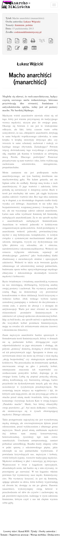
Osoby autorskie (47, 531)
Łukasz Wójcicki (32, 21)
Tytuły (34, 531)
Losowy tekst (10, 531)
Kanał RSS (23, 531)
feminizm (19, 25)
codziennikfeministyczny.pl (27, 32)
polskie (29, 25)
